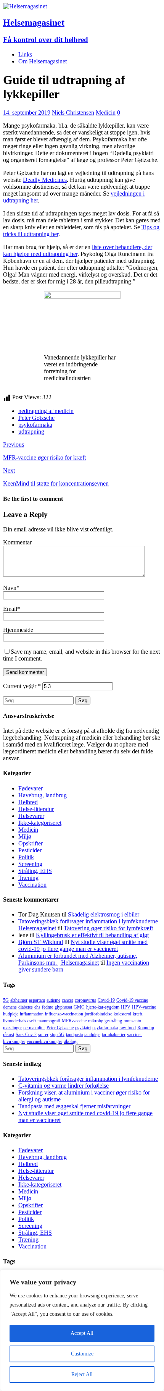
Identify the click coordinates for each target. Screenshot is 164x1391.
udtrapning (31, 431)
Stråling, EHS (35, 871)
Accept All (82, 1333)
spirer (43, 1034)
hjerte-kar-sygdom (102, 1007)
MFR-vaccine (74, 1020)
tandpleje (92, 1034)
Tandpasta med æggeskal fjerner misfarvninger (74, 1106)
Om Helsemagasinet (42, 61)
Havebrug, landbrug (42, 795)
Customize (82, 1354)
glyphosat (63, 1007)
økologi (70, 1041)
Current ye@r (22, 686)
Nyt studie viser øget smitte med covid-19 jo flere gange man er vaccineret (83, 945)
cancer (67, 1000)
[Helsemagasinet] (25, 6)
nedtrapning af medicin (46, 411)
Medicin (106, 112)
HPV (125, 1007)
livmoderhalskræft (19, 1020)
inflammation (31, 1014)
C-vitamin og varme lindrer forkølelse (63, 1085)
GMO (79, 1007)
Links (25, 54)
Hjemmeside (18, 630)
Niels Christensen (73, 112)
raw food (127, 1027)
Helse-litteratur (36, 809)
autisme (53, 1000)
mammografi (48, 1020)
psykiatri (83, 1027)
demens (10, 1007)
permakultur (34, 1027)
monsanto (132, 1020)
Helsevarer (31, 816)
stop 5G (57, 1034)
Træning (28, 877)
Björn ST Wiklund (40, 942)
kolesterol (122, 1014)
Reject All (82, 1374)
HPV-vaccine (144, 1007)
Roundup (145, 1027)
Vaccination (32, 884)
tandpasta (74, 1034)
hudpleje (10, 1014)
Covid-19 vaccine (132, 1000)
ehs (37, 1007)
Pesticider (30, 850)
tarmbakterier (113, 1034)
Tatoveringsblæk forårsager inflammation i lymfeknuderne (88, 1078)
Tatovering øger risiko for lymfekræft (108, 928)
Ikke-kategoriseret (39, 822)
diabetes (25, 1007)
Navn (9, 588)
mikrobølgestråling (105, 1020)
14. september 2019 (26, 112)
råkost (8, 1034)
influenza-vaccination (64, 1014)
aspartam (37, 1000)
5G (6, 1000)
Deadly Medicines (45, 180)
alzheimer (18, 1000)
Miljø (24, 836)
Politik (26, 857)
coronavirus (85, 1000)
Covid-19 (106, 1000)
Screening (30, 864)
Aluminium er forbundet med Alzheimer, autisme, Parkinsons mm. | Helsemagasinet (77, 959)
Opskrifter (30, 843)
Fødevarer (30, 788)
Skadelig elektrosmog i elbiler (103, 914)
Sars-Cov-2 (26, 1034)
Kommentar (17, 542)
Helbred (28, 802)
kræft (137, 1014)
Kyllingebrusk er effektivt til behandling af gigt (92, 935)
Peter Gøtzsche (36, 418)
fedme (47, 1007)
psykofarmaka (35, 424)
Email (10, 609)
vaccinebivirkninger (44, 1041)
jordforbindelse (98, 1014)
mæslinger (12, 1027)
